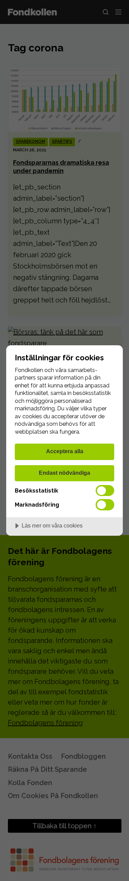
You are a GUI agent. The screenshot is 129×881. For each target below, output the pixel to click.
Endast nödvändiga (64, 473)
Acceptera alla (64, 451)
